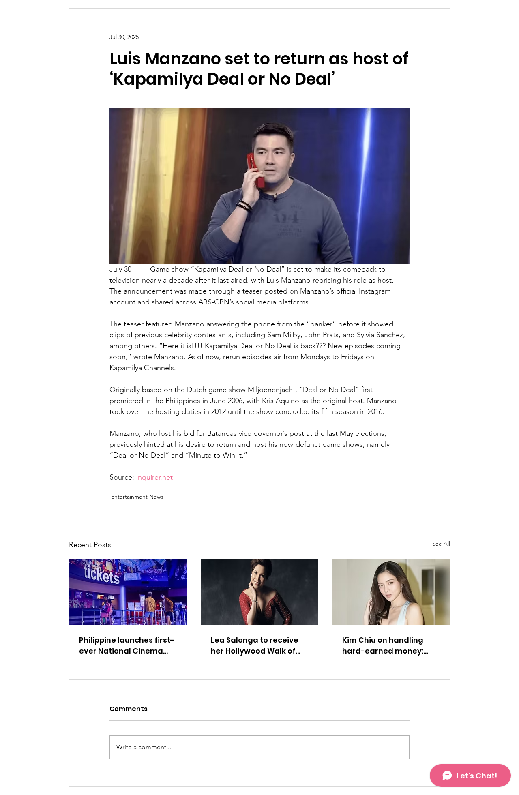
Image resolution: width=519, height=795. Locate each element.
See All (441, 543)
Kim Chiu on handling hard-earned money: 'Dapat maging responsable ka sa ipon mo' (386, 645)
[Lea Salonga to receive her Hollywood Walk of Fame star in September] (259, 592)
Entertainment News (137, 496)
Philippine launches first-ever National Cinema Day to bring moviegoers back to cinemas (126, 645)
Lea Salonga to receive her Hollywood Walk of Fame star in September (257, 645)
